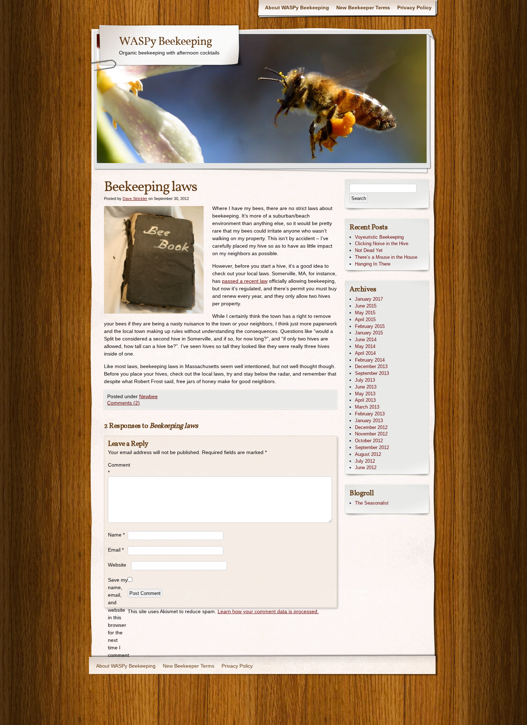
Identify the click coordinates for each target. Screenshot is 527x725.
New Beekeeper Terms (363, 7)
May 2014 (365, 346)
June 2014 (365, 339)
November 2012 (371, 434)
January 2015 (369, 332)
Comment (118, 468)
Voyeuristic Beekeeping (379, 237)
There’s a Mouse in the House (386, 257)
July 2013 (365, 380)
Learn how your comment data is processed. (268, 611)
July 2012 (365, 461)
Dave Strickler (135, 198)
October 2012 (369, 440)
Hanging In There (372, 264)
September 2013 (372, 373)
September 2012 (372, 447)
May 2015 (365, 312)
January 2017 (369, 299)
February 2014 (370, 360)
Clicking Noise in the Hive (381, 243)
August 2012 (368, 454)
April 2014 (365, 353)
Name (116, 535)
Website (117, 565)
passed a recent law (244, 281)
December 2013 (371, 366)
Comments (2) (123, 403)
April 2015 (365, 319)
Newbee (148, 396)
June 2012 (365, 467)
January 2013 (369, 420)
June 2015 (365, 306)
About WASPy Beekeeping (297, 7)
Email (116, 550)
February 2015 (370, 326)
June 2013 (365, 387)
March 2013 (367, 407)
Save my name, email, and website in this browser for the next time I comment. (118, 617)
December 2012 (371, 427)
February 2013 (370, 413)
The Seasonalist (372, 503)
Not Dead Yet (369, 250)
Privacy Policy (414, 7)
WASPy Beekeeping (165, 42)
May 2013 (365, 393)
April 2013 (365, 400)
